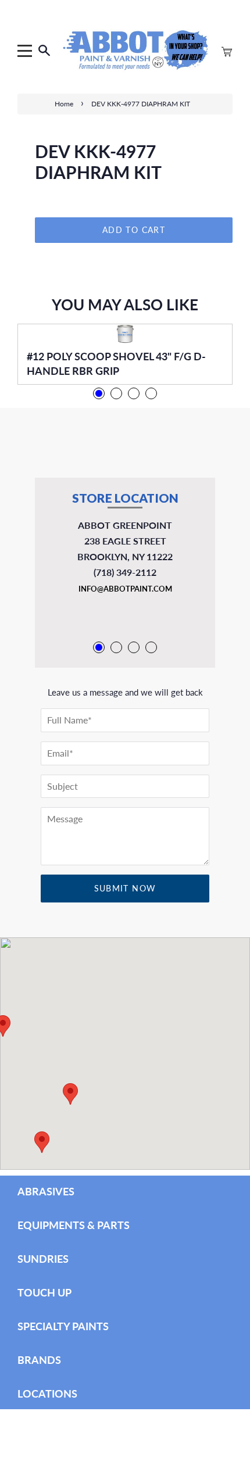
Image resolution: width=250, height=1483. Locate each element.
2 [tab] (116, 393)
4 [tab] (151, 393)
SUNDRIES (43, 1258)
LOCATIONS (47, 1393)
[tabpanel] (125, 354)
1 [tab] (99, 393)
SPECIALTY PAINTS (63, 1326)
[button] (42, 1142)
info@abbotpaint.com (125, 588)
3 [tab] (134, 393)
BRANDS (39, 1359)
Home (64, 103)
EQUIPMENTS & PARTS (73, 1225)
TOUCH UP (44, 1292)
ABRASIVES (45, 1191)
